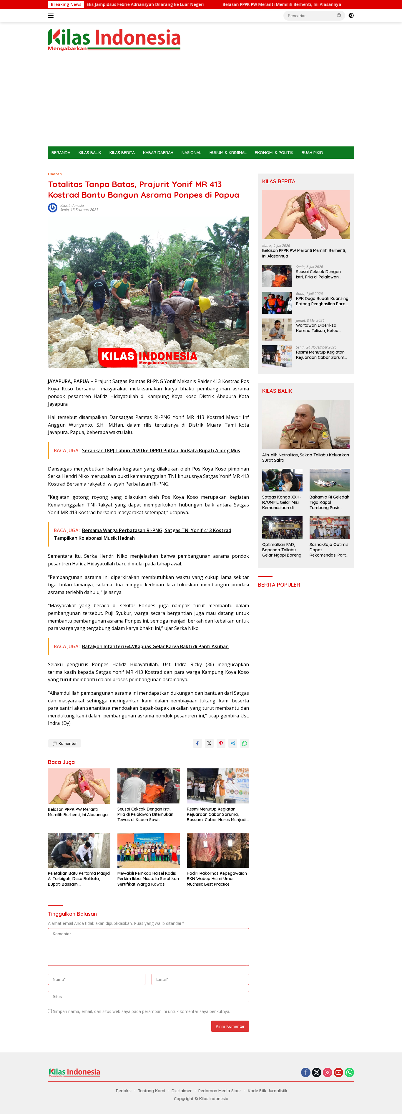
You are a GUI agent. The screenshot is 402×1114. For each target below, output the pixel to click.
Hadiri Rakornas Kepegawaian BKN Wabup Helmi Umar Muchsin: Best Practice (217, 879)
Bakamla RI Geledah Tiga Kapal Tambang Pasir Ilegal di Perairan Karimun (329, 502)
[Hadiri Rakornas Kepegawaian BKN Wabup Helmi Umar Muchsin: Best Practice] (218, 850)
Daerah (55, 173)
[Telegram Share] (232, 743)
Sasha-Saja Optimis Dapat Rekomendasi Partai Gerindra (329, 550)
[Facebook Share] (197, 743)
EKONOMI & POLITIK (274, 152)
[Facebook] (305, 1073)
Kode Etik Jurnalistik (268, 1090)
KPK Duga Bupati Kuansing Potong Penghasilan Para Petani (322, 301)
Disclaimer (182, 1090)
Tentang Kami (151, 1090)
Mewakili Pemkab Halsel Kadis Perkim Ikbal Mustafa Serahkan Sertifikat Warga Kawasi (148, 879)
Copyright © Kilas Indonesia (201, 1098)
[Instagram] (327, 1073)
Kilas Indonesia (72, 205)
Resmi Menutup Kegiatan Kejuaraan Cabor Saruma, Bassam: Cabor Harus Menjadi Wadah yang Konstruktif (216, 814)
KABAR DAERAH (158, 152)
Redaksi (124, 1090)
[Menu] (52, 16)
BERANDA (61, 152)
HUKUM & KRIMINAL (228, 152)
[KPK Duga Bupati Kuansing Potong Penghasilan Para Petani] (277, 303)
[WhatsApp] (349, 1073)
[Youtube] (338, 1073)
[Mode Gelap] (351, 16)
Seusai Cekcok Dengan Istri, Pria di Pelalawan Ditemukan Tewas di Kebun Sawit (145, 814)
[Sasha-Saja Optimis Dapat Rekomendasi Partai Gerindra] (330, 527)
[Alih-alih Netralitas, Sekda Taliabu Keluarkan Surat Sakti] (306, 424)
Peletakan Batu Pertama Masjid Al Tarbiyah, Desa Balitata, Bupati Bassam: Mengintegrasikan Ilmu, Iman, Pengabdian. (79, 879)
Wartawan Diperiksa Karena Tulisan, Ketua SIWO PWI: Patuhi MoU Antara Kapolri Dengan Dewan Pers (318, 328)
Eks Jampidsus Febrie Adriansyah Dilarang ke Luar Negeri (99, 4)
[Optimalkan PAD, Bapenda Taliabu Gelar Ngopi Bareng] (282, 527)
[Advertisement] (201, 102)
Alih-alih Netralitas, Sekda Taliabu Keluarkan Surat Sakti (305, 457)
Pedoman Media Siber (219, 1090)
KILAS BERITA (122, 152)
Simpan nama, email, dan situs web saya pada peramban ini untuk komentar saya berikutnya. (141, 1011)
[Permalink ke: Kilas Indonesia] (52, 207)
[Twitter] (316, 1073)
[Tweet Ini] (209, 743)
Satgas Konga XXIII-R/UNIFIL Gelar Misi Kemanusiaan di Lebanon (281, 502)
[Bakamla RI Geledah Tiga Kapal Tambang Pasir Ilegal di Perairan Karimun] (330, 480)
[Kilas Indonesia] (114, 39)
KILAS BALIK (90, 152)
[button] (339, 15)
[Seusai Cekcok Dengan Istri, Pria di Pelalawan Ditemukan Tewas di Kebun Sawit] (148, 785)
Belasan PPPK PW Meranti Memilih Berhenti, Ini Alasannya (236, 4)
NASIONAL (191, 152)
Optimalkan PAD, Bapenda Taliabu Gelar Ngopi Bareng (281, 550)
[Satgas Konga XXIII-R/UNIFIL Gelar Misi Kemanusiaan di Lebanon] (282, 480)
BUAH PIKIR (312, 152)
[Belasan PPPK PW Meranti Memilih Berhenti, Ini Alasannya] (79, 785)
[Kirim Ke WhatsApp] (244, 743)
